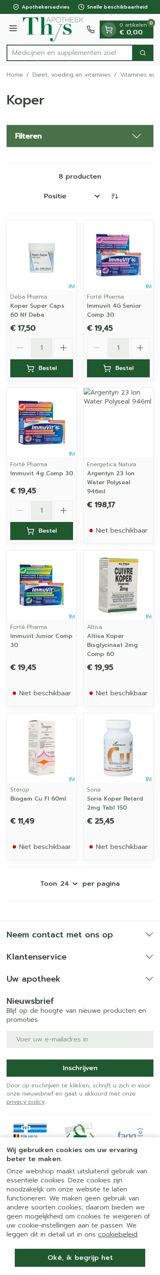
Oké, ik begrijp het (80, 1258)
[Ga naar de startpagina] (53, 29)
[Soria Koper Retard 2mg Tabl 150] (118, 748)
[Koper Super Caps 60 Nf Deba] (41, 255)
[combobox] (70, 53)
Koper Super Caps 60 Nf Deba (37, 310)
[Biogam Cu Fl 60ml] (41, 748)
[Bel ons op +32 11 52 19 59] (91, 29)
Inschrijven (80, 1068)
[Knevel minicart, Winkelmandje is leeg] (108, 29)
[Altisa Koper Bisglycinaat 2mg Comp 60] (118, 585)
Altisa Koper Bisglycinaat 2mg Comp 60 (112, 645)
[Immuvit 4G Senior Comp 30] (118, 255)
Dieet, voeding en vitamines (71, 75)
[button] (80, 136)
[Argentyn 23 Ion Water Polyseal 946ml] (118, 422)
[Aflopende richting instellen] (114, 196)
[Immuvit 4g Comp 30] (41, 422)
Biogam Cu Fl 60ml (38, 798)
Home (15, 75)
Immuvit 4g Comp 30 (41, 473)
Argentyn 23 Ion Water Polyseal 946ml (111, 482)
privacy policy (26, 1102)
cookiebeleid (117, 1234)
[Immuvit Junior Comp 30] (41, 585)
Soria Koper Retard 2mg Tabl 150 (115, 803)
